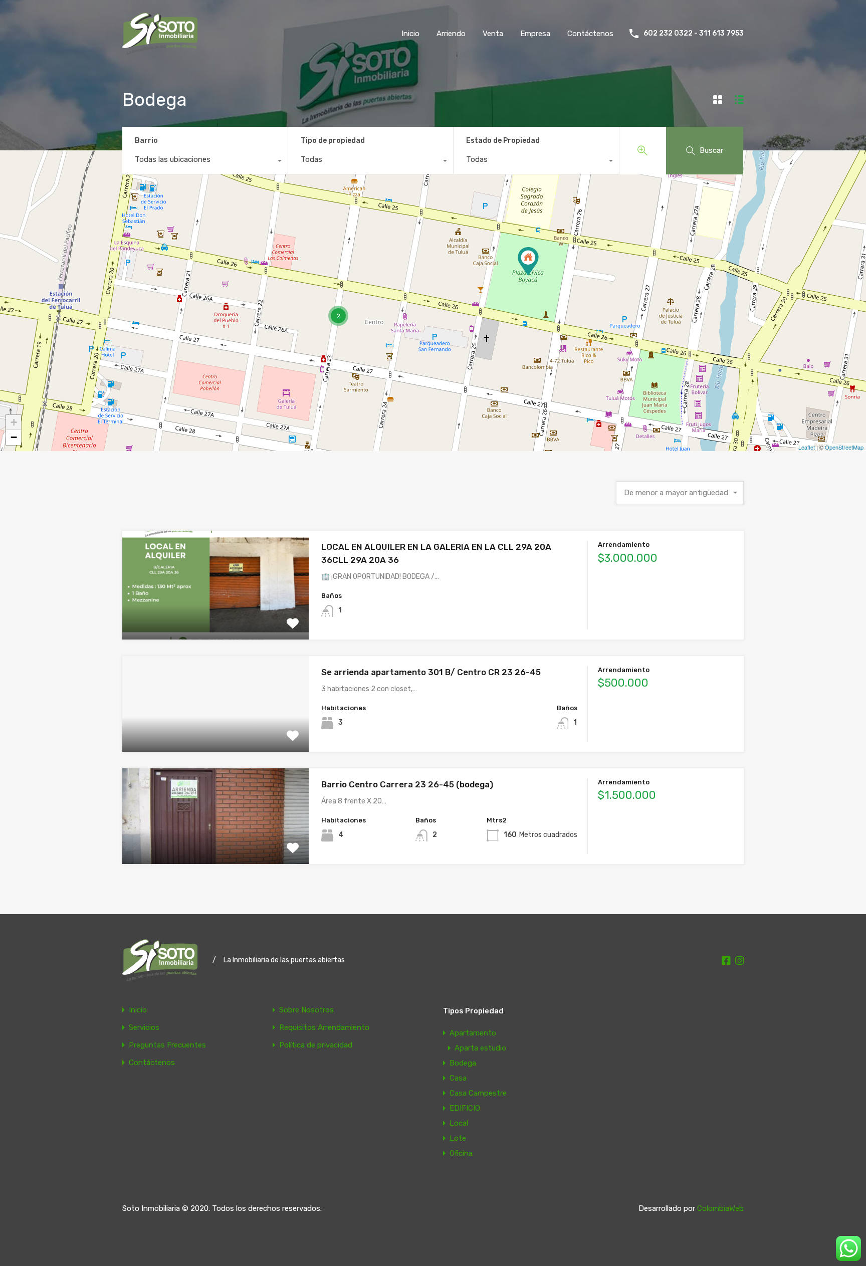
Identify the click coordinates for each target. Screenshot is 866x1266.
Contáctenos (590, 33)
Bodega (463, 1063)
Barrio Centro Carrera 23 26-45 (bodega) (407, 784)
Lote (458, 1138)
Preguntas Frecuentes (167, 1045)
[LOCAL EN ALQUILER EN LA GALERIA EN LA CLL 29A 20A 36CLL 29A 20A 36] (528, 261)
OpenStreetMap (844, 447)
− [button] (14, 437)
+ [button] (14, 422)
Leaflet (806, 447)
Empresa (535, 33)
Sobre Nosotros (306, 1010)
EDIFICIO (465, 1108)
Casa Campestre (478, 1093)
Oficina (461, 1153)
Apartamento (473, 1032)
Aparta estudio (480, 1047)
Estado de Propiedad (503, 140)
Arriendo (451, 33)
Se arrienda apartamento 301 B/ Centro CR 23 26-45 (431, 672)
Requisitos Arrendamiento (324, 1027)
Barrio (146, 140)
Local (459, 1123)
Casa (458, 1078)
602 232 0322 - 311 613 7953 (693, 34)
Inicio (410, 33)
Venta (493, 33)
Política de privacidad (315, 1045)
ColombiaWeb (720, 1208)
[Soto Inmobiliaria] (159, 50)
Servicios (144, 1027)
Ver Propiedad (216, 617)
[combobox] (205, 162)
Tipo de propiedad (333, 140)
